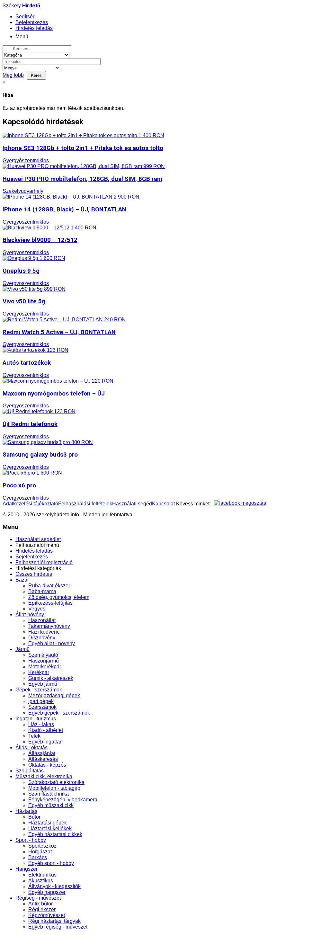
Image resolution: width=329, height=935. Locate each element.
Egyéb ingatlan (45, 741)
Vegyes (36, 608)
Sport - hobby (30, 840)
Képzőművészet (46, 915)
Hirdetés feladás (34, 551)
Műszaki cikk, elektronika (43, 776)
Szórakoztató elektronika (56, 782)
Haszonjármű (43, 660)
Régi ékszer (42, 909)
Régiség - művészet (38, 898)
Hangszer (26, 869)
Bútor (34, 817)
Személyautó (43, 655)
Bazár (22, 580)
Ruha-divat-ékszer (49, 585)
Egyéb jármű (42, 684)
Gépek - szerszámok (38, 689)
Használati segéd (132, 503)
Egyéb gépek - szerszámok (59, 713)
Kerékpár (38, 672)
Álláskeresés (43, 759)
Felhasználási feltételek (85, 503)
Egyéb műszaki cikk (51, 805)
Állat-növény (29, 614)
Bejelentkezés (31, 556)
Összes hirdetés (33, 574)
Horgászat (40, 851)
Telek (34, 736)
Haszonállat (42, 620)
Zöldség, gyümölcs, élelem (58, 597)
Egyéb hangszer (47, 892)
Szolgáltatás (29, 770)
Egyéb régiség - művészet (57, 927)
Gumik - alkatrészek (50, 678)
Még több (13, 75)
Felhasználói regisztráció (44, 562)
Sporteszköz (42, 846)
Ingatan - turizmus (35, 718)
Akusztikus (40, 880)
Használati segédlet (38, 539)
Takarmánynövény (49, 626)
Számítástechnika (48, 794)
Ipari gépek (41, 701)
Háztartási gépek (47, 822)
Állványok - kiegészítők (54, 886)
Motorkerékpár (44, 666)
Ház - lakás (41, 724)
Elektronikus (42, 874)
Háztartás (26, 811)
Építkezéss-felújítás (50, 603)
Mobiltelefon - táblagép (54, 788)
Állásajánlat (41, 753)
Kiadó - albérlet (45, 730)
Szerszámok (42, 707)
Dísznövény (41, 637)
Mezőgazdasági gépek (54, 695)
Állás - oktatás (31, 747)
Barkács (37, 857)
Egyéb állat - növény (51, 643)
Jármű (22, 649)
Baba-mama (42, 591)
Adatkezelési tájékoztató (30, 503)
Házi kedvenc (43, 632)
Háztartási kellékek (50, 828)
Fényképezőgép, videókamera (62, 799)
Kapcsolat (163, 503)
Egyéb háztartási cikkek (55, 834)
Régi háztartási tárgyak (54, 921)
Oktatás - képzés (47, 765)
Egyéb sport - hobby (51, 863)
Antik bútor (40, 903)
